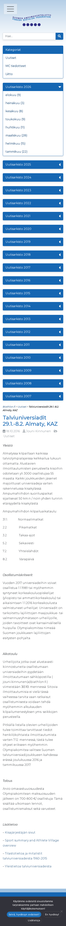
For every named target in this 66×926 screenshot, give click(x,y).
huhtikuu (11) (15, 127)
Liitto (9, 74)
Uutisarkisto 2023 (18, 190)
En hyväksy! (52, 914)
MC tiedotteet (16, 66)
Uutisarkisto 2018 (18, 254)
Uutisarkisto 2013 (18, 319)
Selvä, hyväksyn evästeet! (24, 914)
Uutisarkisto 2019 (18, 242)
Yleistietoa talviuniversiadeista (28, 866)
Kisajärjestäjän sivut (20, 832)
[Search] (59, 36)
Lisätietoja (34, 920)
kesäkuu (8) (14, 111)
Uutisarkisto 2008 (19, 383)
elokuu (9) (13, 95)
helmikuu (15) (15, 143)
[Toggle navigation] (10, 9)
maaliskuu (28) (16, 135)
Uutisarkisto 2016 (18, 280)
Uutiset (11, 58)
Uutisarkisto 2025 (18, 164)
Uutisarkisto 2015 (18, 293)
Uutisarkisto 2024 (18, 177)
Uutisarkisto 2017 (18, 267)
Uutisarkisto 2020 (18, 229)
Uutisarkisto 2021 (18, 216)
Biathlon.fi (9, 406)
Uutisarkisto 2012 (18, 332)
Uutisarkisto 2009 (18, 370)
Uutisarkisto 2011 (18, 344)
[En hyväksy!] (61, 911)
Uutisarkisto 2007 (18, 396)
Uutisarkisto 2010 (18, 357)
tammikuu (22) (16, 151)
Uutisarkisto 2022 (18, 203)
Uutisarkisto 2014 (18, 306)
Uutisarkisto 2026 (18, 87)
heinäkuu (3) (15, 103)
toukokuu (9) (15, 119)
